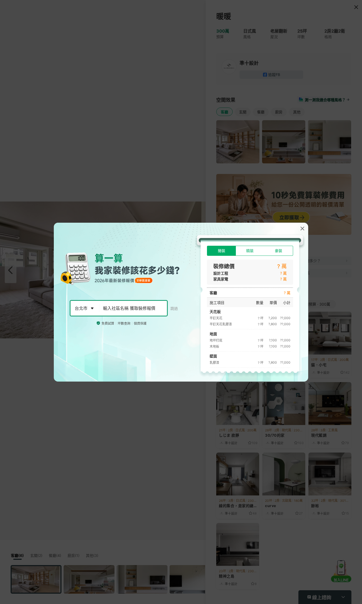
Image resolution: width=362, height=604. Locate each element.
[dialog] (181, 302)
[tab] (221, 251)
